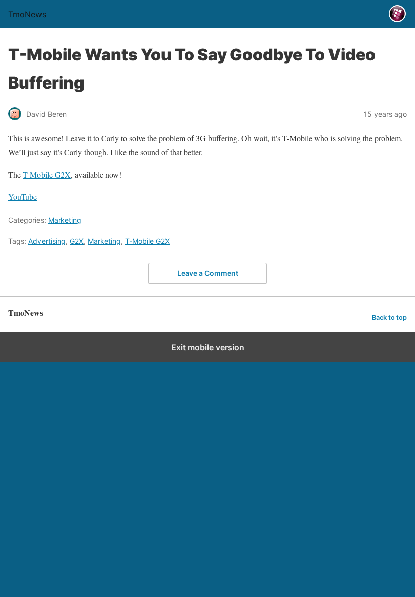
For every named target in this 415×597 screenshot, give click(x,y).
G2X (77, 241)
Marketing (64, 220)
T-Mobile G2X (47, 174)
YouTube (22, 196)
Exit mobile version (207, 347)
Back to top (389, 317)
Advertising (47, 241)
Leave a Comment (207, 273)
